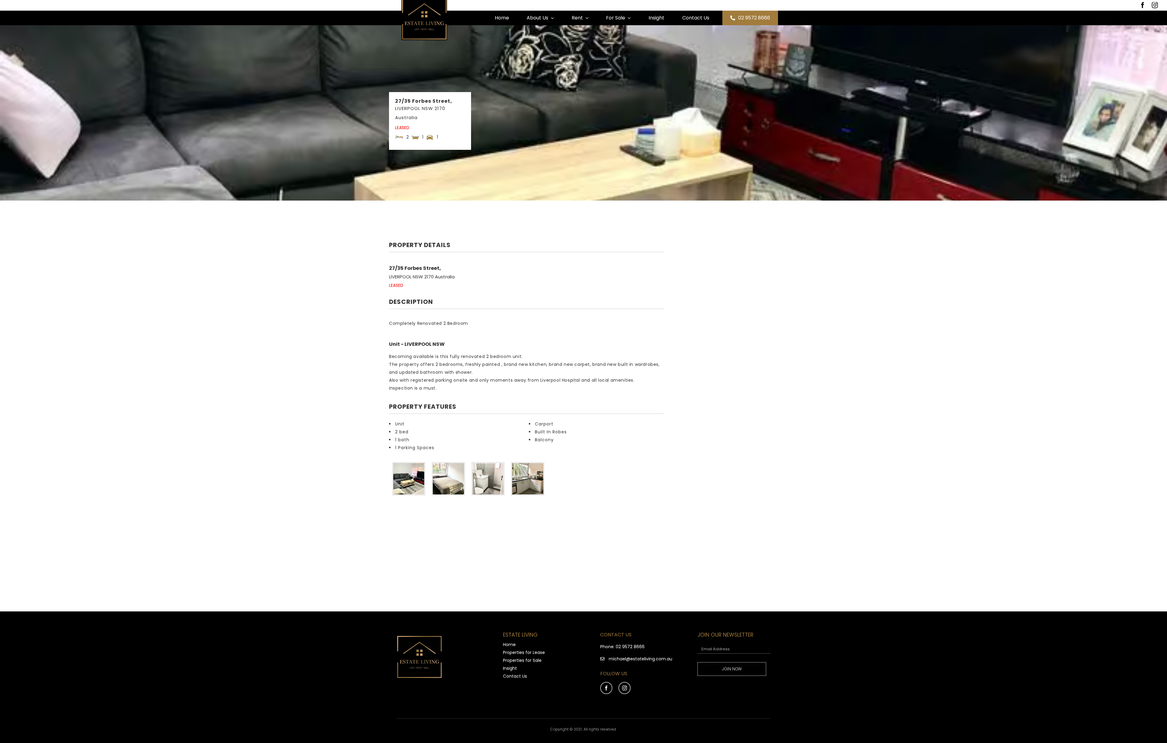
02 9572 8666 (630, 647)
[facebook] (1143, 5)
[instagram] (1155, 5)
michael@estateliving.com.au (640, 659)
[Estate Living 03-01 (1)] (419, 638)
